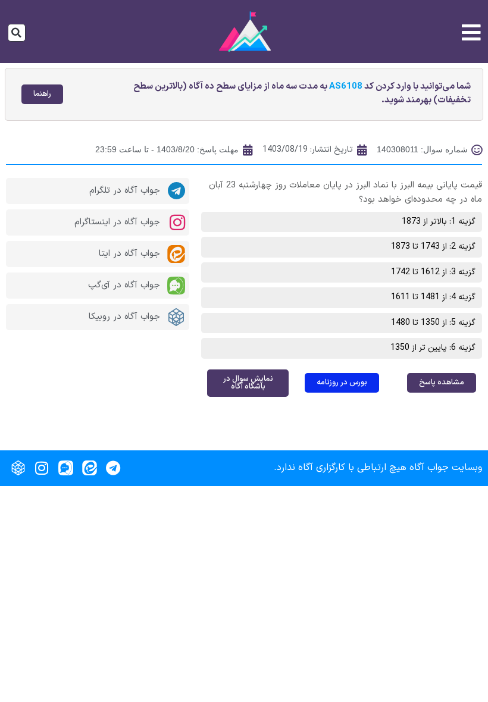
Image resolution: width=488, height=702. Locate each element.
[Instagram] (42, 468)
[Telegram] (113, 468)
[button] (17, 33)
